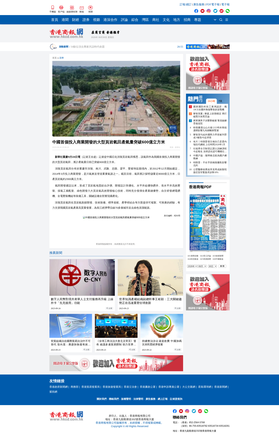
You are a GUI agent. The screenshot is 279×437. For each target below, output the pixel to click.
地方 (176, 20)
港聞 (65, 20)
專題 (197, 20)
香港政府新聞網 (58, 386)
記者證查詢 (176, 399)
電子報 (225, 4)
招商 (187, 20)
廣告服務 (198, 4)
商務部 (74, 386)
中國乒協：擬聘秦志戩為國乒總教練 (210, 157)
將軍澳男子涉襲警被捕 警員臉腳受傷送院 (210, 122)
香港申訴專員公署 (168, 386)
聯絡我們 (114, 399)
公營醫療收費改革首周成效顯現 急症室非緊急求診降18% (210, 171)
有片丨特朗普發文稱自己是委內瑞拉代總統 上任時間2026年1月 (210, 143)
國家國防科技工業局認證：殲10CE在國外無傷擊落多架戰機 (210, 108)
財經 (75, 20)
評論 (124, 20)
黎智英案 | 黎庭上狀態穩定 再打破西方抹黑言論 (210, 115)
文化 (166, 20)
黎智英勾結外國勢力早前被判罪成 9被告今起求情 (210, 136)
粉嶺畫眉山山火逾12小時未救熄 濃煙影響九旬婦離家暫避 (210, 129)
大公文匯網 (188, 386)
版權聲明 (126, 399)
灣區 (145, 20)
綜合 (134, 20)
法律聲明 (138, 399)
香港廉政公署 (147, 386)
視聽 (96, 20)
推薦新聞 (55, 253)
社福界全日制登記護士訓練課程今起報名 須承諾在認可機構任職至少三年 (210, 150)
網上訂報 (163, 399)
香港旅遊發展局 (112, 386)
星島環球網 (204, 386)
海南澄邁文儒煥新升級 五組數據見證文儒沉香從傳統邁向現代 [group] (127, 47)
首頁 (54, 20)
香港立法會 (130, 386)
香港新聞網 (220, 386)
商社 (155, 20)
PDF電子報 (213, 4)
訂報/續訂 (186, 4)
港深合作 (110, 20)
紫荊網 (53, 391)
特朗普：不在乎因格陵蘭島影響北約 (210, 164)
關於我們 (102, 399)
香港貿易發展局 (90, 386)
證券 (86, 20)
